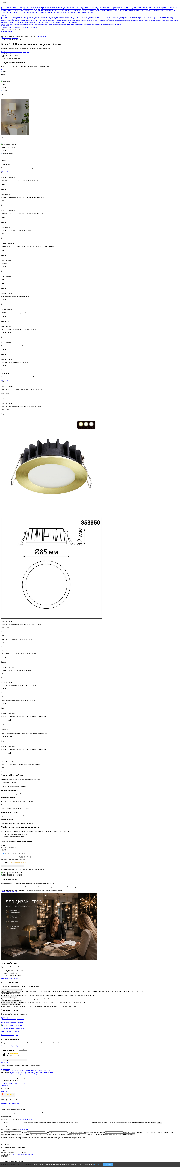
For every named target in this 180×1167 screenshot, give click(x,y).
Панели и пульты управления (45, 20)
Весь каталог (5, 70)
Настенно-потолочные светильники (166, 20)
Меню (3, 33)
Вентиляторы (88, 20)
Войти (159, 1122)
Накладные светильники (100, 17)
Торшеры (68, 17)
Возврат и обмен (32, 24)
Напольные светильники (57, 17)
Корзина (27, 1074)
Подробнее (97, 1164)
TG (7, 1091)
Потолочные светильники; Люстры (12, 22)
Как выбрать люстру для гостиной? (12, 989)
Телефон (3, 849)
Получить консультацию (21, 52)
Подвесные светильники (23, 17)
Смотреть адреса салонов (9, 892)
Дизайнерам (26, 27)
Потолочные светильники (40, 17)
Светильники (10, 17)
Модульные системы (142, 17)
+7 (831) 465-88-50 (19, 1083)
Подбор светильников (50, 24)
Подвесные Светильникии (68, 22)
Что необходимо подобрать (9, 859)
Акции (8, 27)
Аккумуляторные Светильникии (49, 22)
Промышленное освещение (162, 19)
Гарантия (40, 24)
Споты (121, 19)
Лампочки (4, 19)
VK (2, 1091)
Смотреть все (5, 171)
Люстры (3, 17)
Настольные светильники (76, 20)
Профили (33, 20)
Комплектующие (21, 19)
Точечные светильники (130, 19)
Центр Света (5, 26)
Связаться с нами (6, 31)
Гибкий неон (173, 17)
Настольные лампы (155, 17)
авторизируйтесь (25, 1129)
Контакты (24, 24)
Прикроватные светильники (64, 19)
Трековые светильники (146, 19)
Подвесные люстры (99, 20)
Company (4, 845)
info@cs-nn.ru (5, 1085)
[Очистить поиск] (19, 29)
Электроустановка (61, 20)
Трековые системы (129, 17)
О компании (5, 24)
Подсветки (165, 17)
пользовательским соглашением (22, 1154)
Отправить (5, 1156)
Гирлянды (30, 19)
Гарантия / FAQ (32, 1072)
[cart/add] (1, 204)
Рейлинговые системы (80, 19)
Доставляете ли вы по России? (10, 993)
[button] (90, 874)
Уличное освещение (123, 20)
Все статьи (4, 1017)
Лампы (52, 19)
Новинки (14, 27)
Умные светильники (13, 20)
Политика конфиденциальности (79, 24)
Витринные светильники (96, 19)
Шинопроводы (25, 20)
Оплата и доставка (15, 24)
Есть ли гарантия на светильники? (11, 1000)
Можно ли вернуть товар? (9, 997)
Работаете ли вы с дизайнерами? (11, 1004)
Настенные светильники (41, 19)
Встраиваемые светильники (83, 17)
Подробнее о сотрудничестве (10, 978)
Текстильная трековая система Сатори (142, 20)
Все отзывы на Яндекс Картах (10, 1046)
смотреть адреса (41, 36)
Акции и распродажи (7, 14)
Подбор (19, 27)
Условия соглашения (95, 24)
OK (4, 1091)
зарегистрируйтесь (26, 1119)
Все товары (10, 1070)
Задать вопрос (5, 1069)
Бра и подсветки (111, 20)
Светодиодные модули (31, 22)
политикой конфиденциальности (18, 862)
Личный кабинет (108, 24)
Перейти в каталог (7, 52)
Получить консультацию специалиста (12, 866)
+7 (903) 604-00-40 (6, 1083)
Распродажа (18, 1070)
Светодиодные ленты (111, 19)
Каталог (3, 15)
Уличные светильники (115, 17)
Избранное (117, 24)
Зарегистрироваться (128, 1134)
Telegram (22, 853)
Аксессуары (11, 19)
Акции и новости (63, 24)
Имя (2, 847)
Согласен (108, 1164)
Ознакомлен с (15, 862)
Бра (72, 17)
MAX (14, 853)
